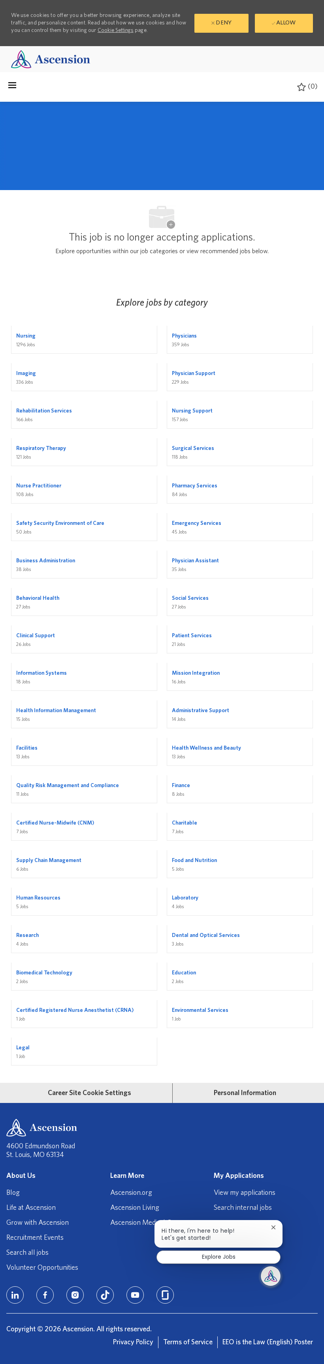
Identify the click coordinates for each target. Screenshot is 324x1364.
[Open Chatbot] (270, 1276)
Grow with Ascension (37, 1222)
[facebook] (45, 1295)
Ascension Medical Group (147, 1222)
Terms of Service (188, 1342)
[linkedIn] (15, 1295)
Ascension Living (134, 1207)
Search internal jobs (243, 1207)
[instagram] (75, 1295)
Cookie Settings (116, 30)
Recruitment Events (35, 1237)
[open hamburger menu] (12, 87)
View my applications (244, 1192)
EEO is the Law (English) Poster (267, 1342)
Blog (13, 1192)
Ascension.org (131, 1192)
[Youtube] (135, 1295)
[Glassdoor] (165, 1295)
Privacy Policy (133, 1342)
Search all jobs (27, 1252)
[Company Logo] (50, 59)
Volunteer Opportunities (42, 1267)
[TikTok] (105, 1295)
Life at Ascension (31, 1207)
